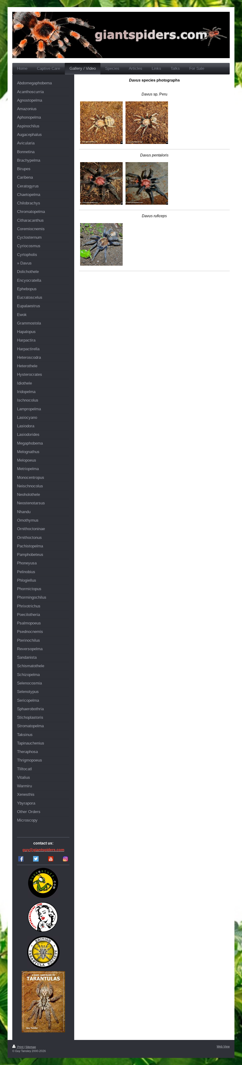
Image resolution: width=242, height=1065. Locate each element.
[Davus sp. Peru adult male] (146, 122)
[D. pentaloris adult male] (146, 183)
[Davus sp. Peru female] (101, 122)
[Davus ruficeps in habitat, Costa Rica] (101, 244)
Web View (223, 1046)
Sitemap (30, 1047)
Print (20, 1047)
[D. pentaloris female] (101, 183)
